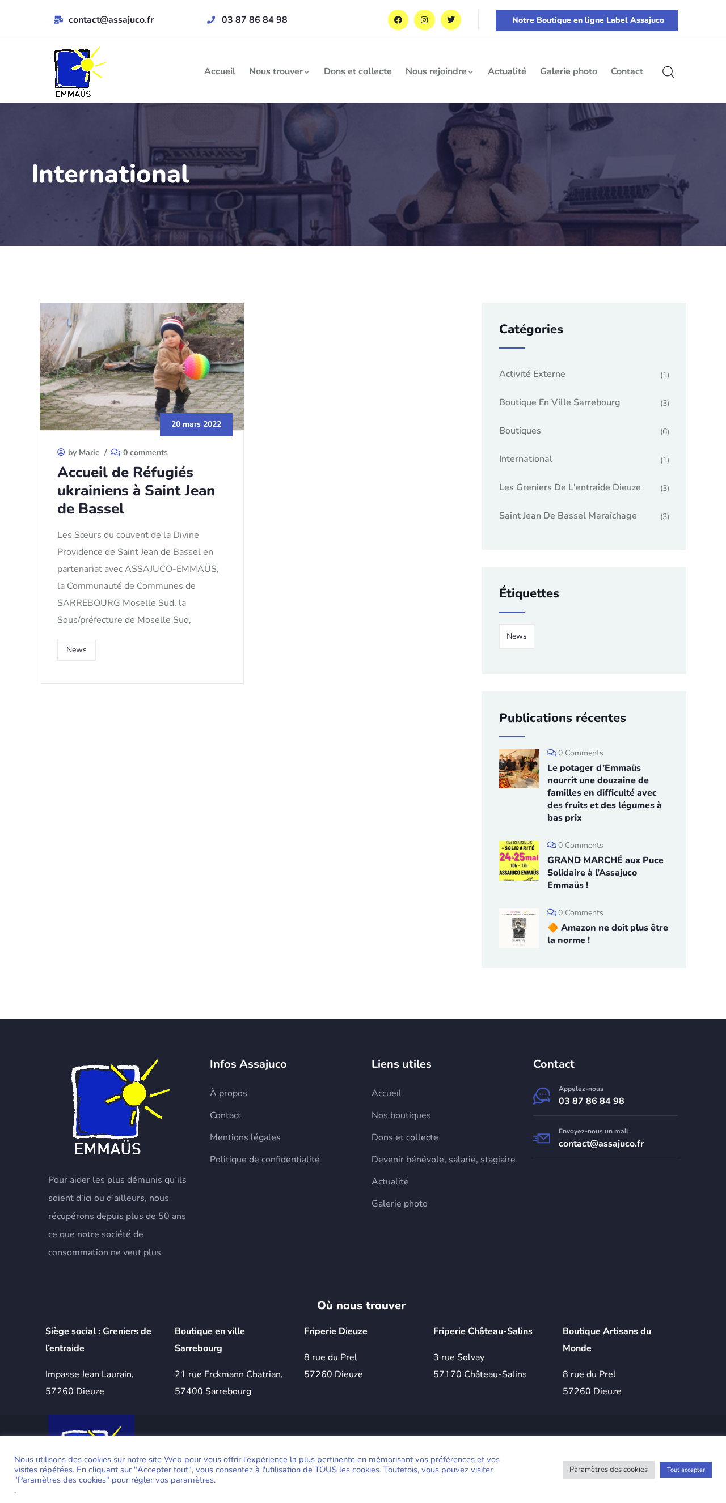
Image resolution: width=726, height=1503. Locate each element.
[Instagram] (424, 20)
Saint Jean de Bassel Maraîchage (568, 516)
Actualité (507, 71)
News (76, 649)
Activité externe (532, 374)
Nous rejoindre (436, 71)
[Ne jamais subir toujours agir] (80, 71)
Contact (627, 71)
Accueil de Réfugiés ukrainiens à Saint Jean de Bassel (136, 490)
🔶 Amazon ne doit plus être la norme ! (607, 934)
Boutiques (520, 430)
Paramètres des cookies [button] (608, 1469)
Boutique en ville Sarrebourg (560, 402)
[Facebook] (398, 20)
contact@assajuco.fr (601, 1143)
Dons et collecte (358, 71)
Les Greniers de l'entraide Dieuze (570, 487)
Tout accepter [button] (686, 1470)
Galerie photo (568, 71)
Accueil (219, 71)
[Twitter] (451, 20)
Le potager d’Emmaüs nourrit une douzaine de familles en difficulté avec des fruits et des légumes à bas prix (604, 793)
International (525, 459)
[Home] (120, 1106)
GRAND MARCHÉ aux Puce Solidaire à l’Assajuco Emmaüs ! (605, 872)
